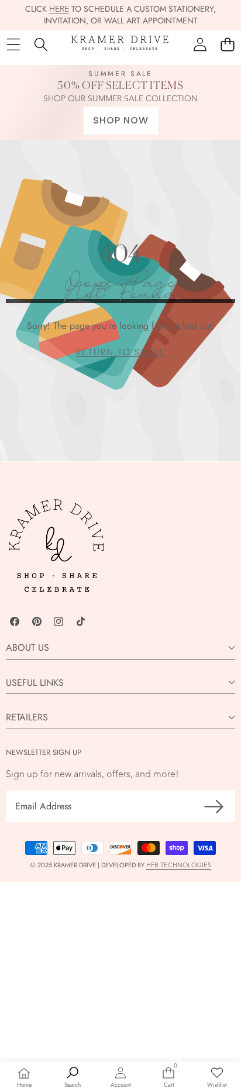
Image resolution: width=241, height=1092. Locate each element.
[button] (227, 45)
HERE (59, 9)
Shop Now (121, 120)
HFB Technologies (178, 865)
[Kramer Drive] (120, 45)
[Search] (40, 45)
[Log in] (200, 45)
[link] (121, 352)
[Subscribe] (214, 806)
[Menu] (13, 45)
